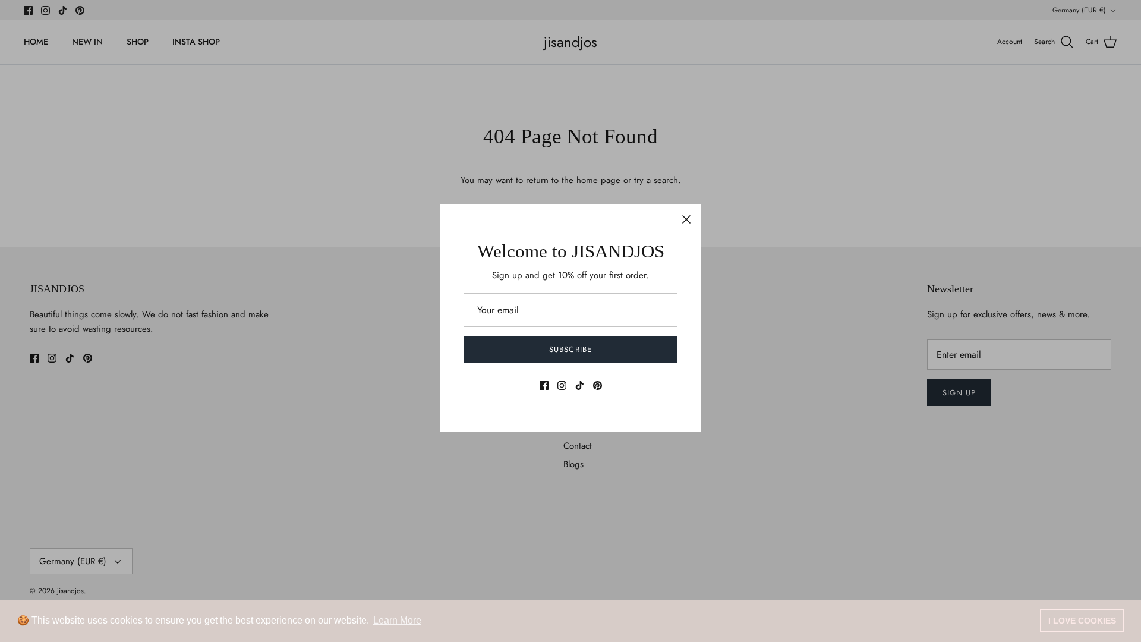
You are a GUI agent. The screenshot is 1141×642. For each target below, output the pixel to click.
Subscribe (570, 349)
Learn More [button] (397, 620)
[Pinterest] (597, 385)
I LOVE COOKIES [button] (1082, 620)
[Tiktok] (579, 385)
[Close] (686, 219)
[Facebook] (544, 385)
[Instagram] (561, 385)
